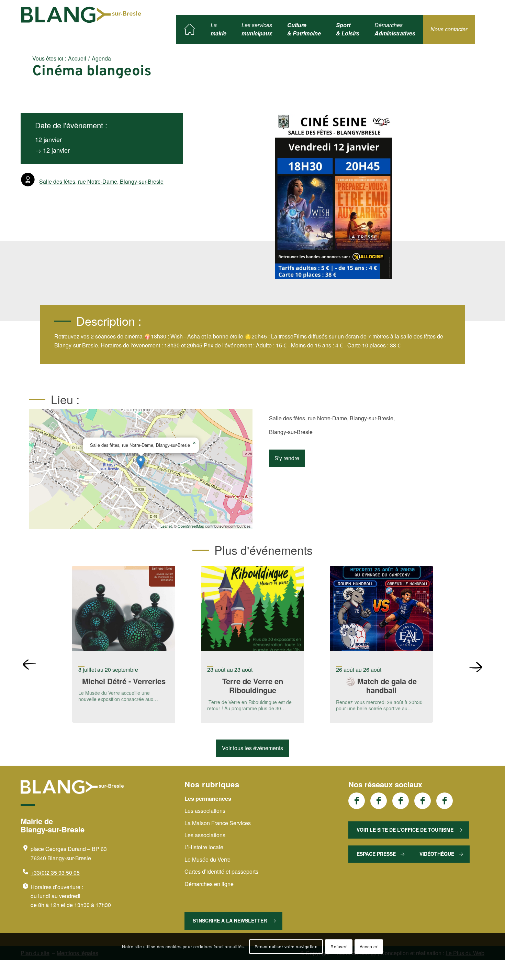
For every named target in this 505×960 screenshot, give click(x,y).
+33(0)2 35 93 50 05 (55, 872)
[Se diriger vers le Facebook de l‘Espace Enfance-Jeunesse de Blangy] (378, 800)
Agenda (101, 58)
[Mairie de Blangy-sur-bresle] (81, 15)
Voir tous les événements (252, 748)
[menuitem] (189, 29)
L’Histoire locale (203, 847)
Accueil (77, 58)
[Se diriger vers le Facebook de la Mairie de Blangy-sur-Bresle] (356, 800)
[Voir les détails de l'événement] (123, 610)
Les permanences (207, 798)
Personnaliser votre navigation (286, 946)
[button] (140, 462)
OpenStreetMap (191, 526)
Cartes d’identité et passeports (221, 871)
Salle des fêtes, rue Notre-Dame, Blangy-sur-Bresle (101, 181)
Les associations (204, 811)
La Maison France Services (217, 823)
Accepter (369, 946)
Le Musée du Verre (207, 859)
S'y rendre (286, 458)
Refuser (338, 946)
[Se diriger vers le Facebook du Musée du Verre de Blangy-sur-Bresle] (422, 800)
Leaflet (166, 526)
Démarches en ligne (209, 884)
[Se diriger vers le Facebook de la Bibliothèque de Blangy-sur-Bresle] (400, 800)
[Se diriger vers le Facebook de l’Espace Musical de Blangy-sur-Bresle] (444, 800)
